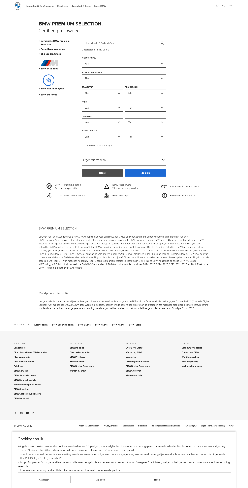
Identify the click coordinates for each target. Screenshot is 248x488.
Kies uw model (89, 58)
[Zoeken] (162, 43)
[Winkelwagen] (217, 6)
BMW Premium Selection (100, 145)
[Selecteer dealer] (230, 6)
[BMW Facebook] (16, 413)
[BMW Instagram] (22, 413)
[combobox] (124, 43)
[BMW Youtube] (27, 413)
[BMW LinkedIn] (33, 413)
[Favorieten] (223, 6)
